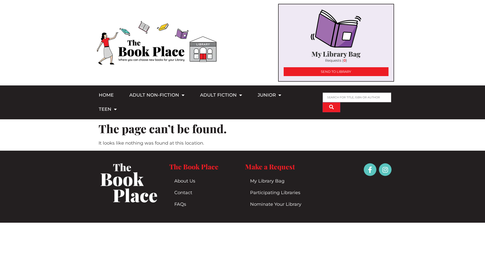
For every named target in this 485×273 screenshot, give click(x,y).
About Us (184, 181)
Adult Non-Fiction (154, 95)
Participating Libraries (275, 192)
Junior (267, 95)
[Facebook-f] (370, 169)
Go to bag (336, 42)
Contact (183, 192)
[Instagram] (385, 169)
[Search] (331, 107)
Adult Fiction (218, 95)
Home (106, 95)
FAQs (180, 204)
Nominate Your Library (275, 204)
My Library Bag (267, 181)
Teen (105, 109)
